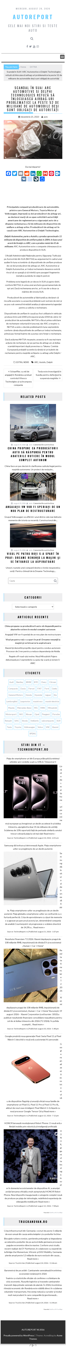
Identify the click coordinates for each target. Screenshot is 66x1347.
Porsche (56, 714)
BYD (36, 682)
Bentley (19, 682)
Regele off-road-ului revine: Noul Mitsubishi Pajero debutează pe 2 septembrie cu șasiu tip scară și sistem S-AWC (33, 659)
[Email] (21, 174)
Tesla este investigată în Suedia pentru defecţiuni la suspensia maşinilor (48, 374)
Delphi (49, 362)
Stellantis (35, 721)
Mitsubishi (52, 708)
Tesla (9, 727)
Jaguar (48, 695)
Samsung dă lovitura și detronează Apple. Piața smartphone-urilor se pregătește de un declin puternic (33, 847)
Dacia (23, 688)
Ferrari (32, 688)
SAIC (17, 721)
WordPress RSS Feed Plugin (55, 1212)
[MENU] (62, 57)
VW (47, 727)
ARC (36, 362)
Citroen (52, 682)
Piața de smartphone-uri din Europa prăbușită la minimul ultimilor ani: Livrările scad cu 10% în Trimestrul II (32, 760)
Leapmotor (25, 701)
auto (46, 117)
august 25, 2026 (19, 445)
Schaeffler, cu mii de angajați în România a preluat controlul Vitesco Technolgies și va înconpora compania (18, 378)
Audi (11, 682)
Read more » (49, 833)
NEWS (26, 362)
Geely (54, 688)
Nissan (29, 714)
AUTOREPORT (33, 17)
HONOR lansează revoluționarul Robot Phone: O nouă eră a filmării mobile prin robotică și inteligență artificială (33, 1125)
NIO (21, 714)
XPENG (32, 733)
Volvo (40, 727)
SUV (58, 721)
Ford (47, 688)
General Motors (16, 695)
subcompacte (48, 721)
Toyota (18, 727)
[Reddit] (27, 174)
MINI (43, 708)
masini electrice (52, 701)
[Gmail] (45, 174)
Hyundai (38, 695)
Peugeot (46, 714)
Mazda (11, 708)
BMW (28, 682)
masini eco (38, 701)
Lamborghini (11, 701)
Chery (43, 682)
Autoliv (42, 362)
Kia (55, 695)
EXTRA (19, 362)
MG (36, 708)
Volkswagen (29, 727)
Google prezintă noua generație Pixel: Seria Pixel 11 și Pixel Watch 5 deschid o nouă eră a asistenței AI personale (33, 1038)
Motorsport (11, 714)
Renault (8, 721)
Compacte (13, 688)
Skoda (25, 721)
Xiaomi (55, 727)
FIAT (39, 688)
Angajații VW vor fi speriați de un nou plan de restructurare (33, 634)
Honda (29, 695)
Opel (37, 714)
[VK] (24, 179)
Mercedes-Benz (24, 708)
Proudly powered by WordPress (19, 1335)
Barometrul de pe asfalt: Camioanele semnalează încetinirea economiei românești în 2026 (32, 1272)
